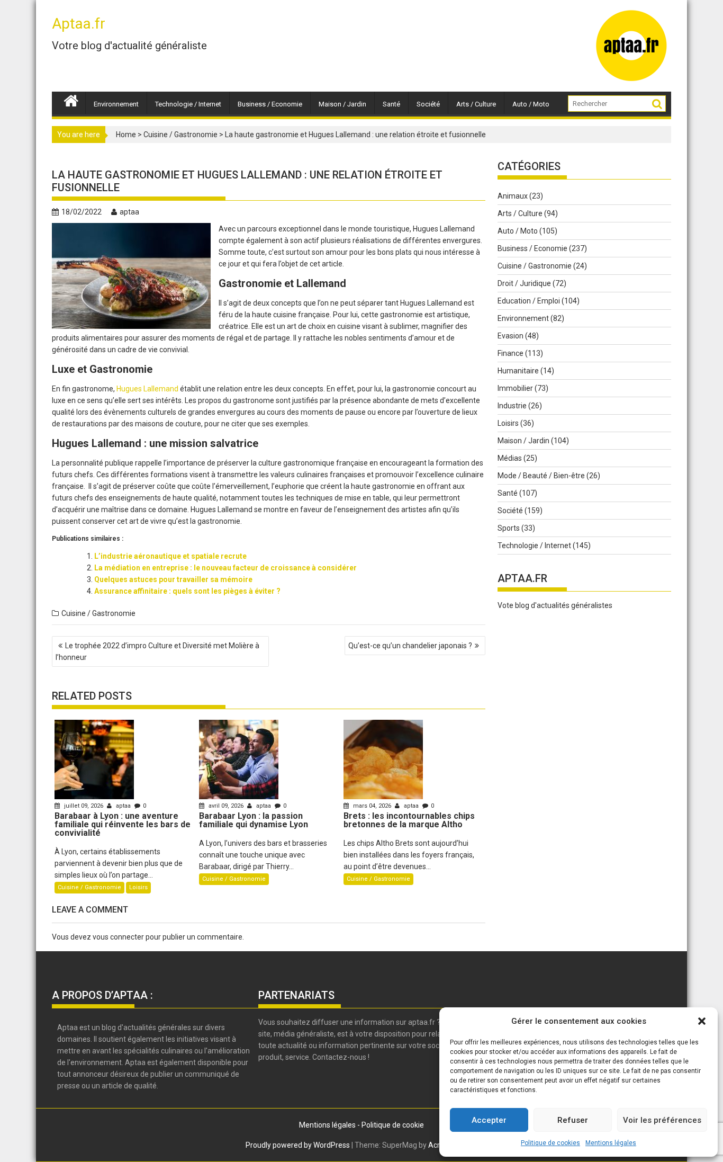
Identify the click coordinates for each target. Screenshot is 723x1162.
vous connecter (118, 937)
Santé (391, 104)
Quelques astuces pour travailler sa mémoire (173, 579)
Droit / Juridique (524, 283)
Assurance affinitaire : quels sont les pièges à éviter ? (187, 591)
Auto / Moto (530, 104)
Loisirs (138, 887)
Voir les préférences (662, 1120)
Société (428, 104)
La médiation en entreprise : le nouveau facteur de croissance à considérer (225, 568)
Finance (510, 353)
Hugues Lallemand (147, 389)
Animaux (513, 196)
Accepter (489, 1120)
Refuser (572, 1120)
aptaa (129, 212)
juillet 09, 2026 (83, 805)
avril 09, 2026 (226, 805)
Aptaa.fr (78, 23)
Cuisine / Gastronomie (180, 134)
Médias (510, 458)
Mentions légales (610, 1143)
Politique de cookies (550, 1143)
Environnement (116, 104)
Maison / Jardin (342, 104)
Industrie (512, 405)
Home (126, 134)
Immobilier (515, 388)
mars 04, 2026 (372, 805)
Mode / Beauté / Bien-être (541, 475)
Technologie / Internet (188, 104)
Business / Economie (270, 104)
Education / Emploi (529, 301)
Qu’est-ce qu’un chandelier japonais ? (410, 645)
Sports (509, 528)
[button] (702, 1021)
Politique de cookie (393, 1125)
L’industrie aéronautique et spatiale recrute (170, 556)
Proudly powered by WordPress (298, 1145)
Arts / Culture (476, 104)
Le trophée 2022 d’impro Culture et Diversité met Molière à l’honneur (157, 651)
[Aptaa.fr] (71, 99)
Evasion (510, 336)
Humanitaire (518, 371)
